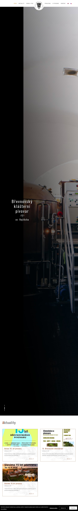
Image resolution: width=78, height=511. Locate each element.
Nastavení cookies (53, 508)
